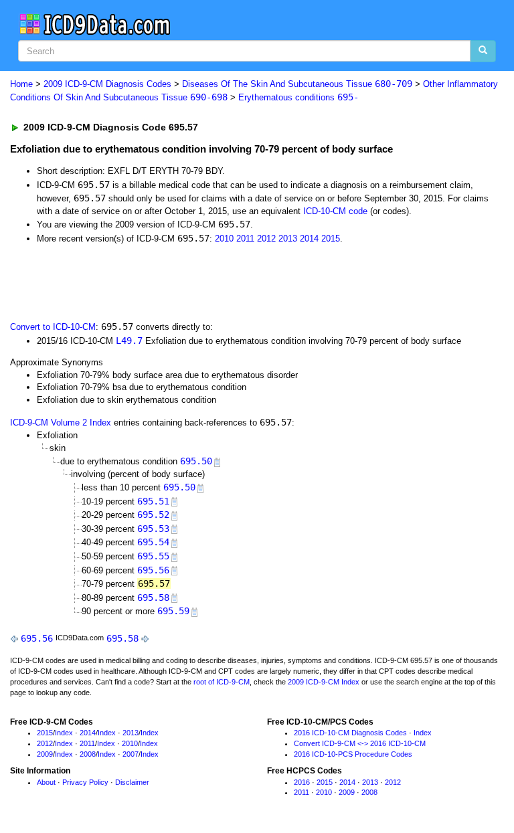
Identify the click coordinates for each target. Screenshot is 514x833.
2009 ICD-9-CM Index (323, 682)
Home (21, 84)
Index (64, 733)
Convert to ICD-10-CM (53, 327)
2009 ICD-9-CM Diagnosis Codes (107, 84)
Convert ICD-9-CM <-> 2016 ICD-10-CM (360, 743)
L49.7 (129, 340)
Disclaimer (132, 782)
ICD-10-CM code (335, 211)
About (46, 782)
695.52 (153, 514)
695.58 (153, 597)
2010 (224, 239)
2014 (309, 239)
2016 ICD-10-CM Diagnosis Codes (350, 733)
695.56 (153, 570)
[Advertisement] (162, 281)
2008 (88, 754)
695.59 (173, 611)
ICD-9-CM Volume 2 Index (60, 423)
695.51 (153, 501)
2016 (302, 782)
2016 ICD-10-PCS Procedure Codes (353, 754)
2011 (245, 239)
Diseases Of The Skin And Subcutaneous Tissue (297, 84)
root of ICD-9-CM (221, 682)
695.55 (153, 556)
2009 (45, 754)
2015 (330, 239)
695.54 (153, 542)
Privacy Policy (85, 782)
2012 (266, 239)
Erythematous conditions (298, 97)
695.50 (196, 461)
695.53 (153, 528)
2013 (287, 239)
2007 (130, 754)
